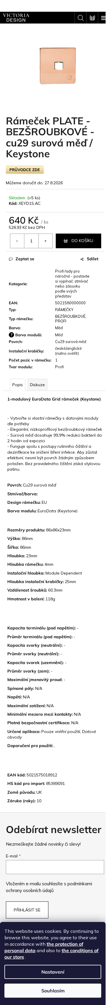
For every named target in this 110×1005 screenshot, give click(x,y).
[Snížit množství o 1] (17, 241)
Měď (59, 327)
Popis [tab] (17, 384)
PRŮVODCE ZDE (24, 169)
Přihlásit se (27, 910)
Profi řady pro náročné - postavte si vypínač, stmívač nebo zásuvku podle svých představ (72, 283)
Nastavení (52, 972)
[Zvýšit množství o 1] (45, 241)
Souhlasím (53, 991)
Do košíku (82, 240)
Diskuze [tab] (37, 384)
